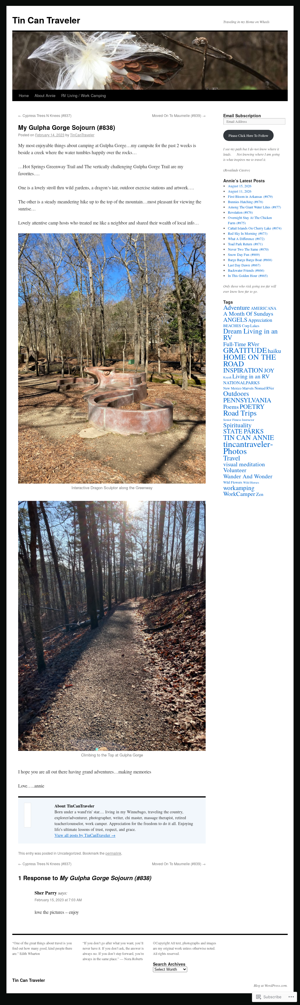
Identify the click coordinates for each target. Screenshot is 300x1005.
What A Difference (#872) (246, 238)
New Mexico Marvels (238, 388)
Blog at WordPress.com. (271, 985)
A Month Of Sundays (248, 313)
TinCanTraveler (82, 134)
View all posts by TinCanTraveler (84, 835)
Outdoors (236, 393)
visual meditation (244, 464)
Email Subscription (242, 115)
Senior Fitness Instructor (238, 420)
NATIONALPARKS (241, 382)
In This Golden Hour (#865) (248, 275)
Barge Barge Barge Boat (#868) (250, 259)
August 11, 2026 (239, 191)
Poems (231, 407)
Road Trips (240, 413)
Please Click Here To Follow (248, 135)
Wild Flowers (232, 482)
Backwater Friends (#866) (246, 270)
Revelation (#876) (240, 212)
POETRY (252, 406)
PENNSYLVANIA (247, 399)
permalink (113, 853)
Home (24, 95)
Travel (231, 457)
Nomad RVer (264, 388)
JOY (269, 370)
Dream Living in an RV (250, 334)
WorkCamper (239, 494)
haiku (274, 350)
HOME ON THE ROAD (249, 360)
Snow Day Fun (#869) (244, 254)
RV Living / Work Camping (83, 95)
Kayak (227, 377)
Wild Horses (251, 482)
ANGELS (235, 319)
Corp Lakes (250, 325)
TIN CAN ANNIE (248, 437)
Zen (259, 494)
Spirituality (237, 425)
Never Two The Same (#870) (248, 249)
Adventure (236, 307)
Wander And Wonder (247, 476)
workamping (239, 488)
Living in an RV (251, 376)
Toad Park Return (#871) (245, 244)
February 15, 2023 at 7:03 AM (58, 899)
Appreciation (260, 320)
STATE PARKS (243, 431)
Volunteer (234, 470)
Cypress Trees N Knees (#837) (44, 115)
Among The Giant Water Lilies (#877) (254, 207)
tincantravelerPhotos (248, 447)
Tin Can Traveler (46, 19)
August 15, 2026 (239, 185)
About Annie (45, 95)
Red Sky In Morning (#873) (247, 233)
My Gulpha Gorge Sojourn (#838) (66, 127)
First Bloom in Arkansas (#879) (250, 196)
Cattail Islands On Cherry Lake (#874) (255, 228)
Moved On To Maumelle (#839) (179, 115)
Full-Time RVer (241, 344)
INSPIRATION (243, 370)
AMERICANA (263, 308)
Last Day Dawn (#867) (244, 265)
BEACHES (232, 325)
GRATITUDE (245, 350)
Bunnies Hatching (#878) (245, 201)
